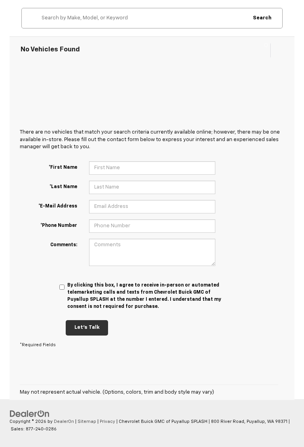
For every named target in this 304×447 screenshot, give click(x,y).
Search (262, 18)
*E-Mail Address (57, 206)
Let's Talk (86, 327)
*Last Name (63, 187)
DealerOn (64, 421)
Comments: (63, 245)
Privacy (107, 421)
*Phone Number (58, 225)
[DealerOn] (30, 413)
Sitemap (87, 421)
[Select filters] (263, 50)
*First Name (63, 167)
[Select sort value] (277, 50)
